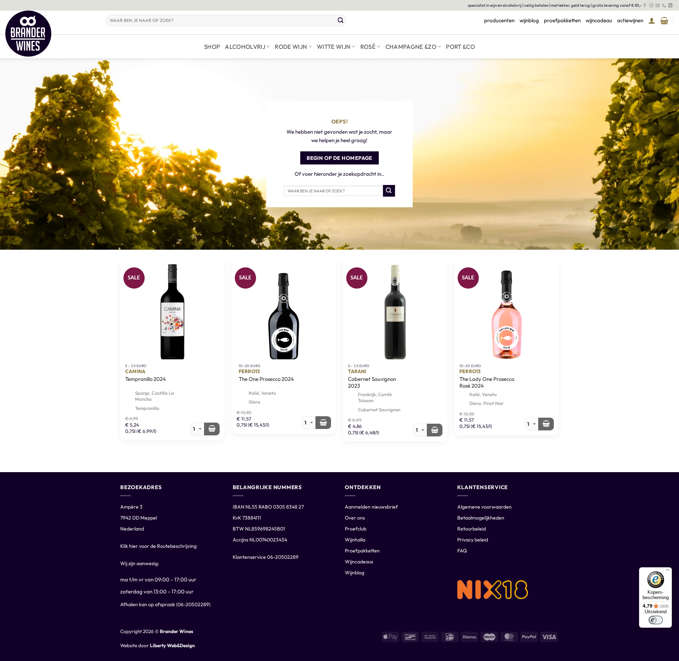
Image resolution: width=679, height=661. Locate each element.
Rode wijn (291, 46)
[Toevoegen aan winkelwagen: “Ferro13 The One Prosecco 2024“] (323, 422)
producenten (499, 20)
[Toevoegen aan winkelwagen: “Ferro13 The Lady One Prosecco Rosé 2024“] (546, 424)
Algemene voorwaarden (484, 507)
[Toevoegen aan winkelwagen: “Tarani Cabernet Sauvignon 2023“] (434, 430)
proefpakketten (562, 20)
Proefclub (355, 529)
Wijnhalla (355, 540)
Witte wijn (333, 46)
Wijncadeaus (359, 561)
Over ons (355, 518)
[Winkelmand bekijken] (664, 20)
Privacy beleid (472, 540)
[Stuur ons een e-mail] (658, 6)
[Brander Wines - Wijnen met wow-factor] (50, 34)
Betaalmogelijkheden (480, 518)
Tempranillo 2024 (145, 379)
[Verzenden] (341, 21)
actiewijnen (630, 20)
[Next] (558, 265)
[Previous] (120, 265)
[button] (651, 20)
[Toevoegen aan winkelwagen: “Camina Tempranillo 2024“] (212, 429)
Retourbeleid (471, 529)
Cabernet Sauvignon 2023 (372, 382)
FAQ (462, 550)
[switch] (656, 620)
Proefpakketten (362, 550)
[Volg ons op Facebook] (645, 6)
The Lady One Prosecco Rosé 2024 (486, 382)
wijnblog (529, 20)
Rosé (368, 46)
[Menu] (667, 571)
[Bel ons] (664, 6)
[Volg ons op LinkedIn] (670, 6)
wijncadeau (599, 20)
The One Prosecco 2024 (266, 379)
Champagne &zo (410, 46)
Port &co (460, 46)
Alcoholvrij (245, 46)
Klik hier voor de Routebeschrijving (158, 546)
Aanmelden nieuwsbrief (371, 507)
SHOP (212, 46)
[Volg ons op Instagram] (651, 6)
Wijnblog (354, 572)
